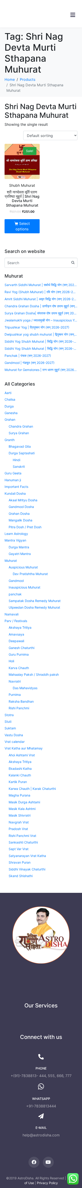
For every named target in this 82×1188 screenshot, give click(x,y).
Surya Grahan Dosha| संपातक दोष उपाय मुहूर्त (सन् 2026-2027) (41, 313)
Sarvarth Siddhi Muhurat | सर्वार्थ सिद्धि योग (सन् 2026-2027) (41, 285)
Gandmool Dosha (21, 507)
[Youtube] (48, 1162)
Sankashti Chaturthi (23, 842)
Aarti (8, 393)
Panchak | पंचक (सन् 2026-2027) (28, 355)
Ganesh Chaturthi (21, 648)
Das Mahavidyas (25, 688)
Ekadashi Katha (20, 768)
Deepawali (16, 641)
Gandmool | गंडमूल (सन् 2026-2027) (29, 363)
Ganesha (11, 413)
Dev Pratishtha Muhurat (30, 574)
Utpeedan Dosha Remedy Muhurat (34, 607)
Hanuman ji (13, 480)
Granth (10, 440)
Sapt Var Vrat (18, 849)
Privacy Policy (47, 1183)
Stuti (8, 721)
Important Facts (16, 487)
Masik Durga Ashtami (24, 802)
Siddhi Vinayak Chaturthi (27, 869)
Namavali (11, 614)
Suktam (10, 728)
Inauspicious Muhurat (24, 587)
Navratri (15, 681)
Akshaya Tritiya (20, 627)
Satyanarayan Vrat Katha (27, 856)
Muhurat (11, 560)
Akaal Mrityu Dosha (23, 500)
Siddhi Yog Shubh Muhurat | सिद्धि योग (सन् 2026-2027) (41, 341)
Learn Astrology (16, 534)
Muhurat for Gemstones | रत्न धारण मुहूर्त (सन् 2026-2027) (41, 370)
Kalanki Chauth (20, 775)
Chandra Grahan (21, 426)
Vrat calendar (15, 742)
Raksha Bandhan (21, 701)
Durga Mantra (19, 547)
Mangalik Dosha (20, 520)
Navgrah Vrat (19, 822)
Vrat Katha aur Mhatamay (24, 748)
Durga (9, 406)
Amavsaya (16, 634)
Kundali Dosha (15, 493)
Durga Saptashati (22, 453)
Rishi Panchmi (19, 708)
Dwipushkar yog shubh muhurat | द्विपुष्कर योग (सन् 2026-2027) (41, 334)
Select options (22, 226)
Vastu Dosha (14, 735)
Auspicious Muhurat (23, 567)
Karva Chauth (19, 668)
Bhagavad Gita (20, 446)
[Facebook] (33, 1162)
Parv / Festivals (16, 621)
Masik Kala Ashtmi (22, 809)
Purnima (15, 695)
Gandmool (16, 581)
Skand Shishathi (21, 876)
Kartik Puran (18, 782)
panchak (15, 594)
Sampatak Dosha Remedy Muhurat (35, 601)
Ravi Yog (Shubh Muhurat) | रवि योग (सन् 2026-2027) (41, 292)
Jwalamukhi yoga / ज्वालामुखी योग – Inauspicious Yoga (41, 320)
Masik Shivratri (20, 815)
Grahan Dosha (19, 513)
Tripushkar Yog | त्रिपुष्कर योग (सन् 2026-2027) (37, 327)
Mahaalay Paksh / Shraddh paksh (34, 674)
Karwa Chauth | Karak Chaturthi (32, 789)
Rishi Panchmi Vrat (22, 836)
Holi (11, 661)
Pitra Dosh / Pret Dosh (25, 527)
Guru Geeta (13, 473)
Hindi (16, 460)
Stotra (9, 715)
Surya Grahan (19, 433)
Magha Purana (19, 795)
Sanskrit (19, 466)
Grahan (10, 419)
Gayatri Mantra (20, 554)
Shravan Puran (20, 862)
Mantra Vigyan (15, 540)
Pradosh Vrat (18, 829)
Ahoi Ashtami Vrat (22, 755)
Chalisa (10, 399)
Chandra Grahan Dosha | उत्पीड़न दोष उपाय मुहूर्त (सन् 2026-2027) (41, 306)
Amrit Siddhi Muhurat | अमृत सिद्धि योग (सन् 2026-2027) (41, 299)
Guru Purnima (19, 654)
